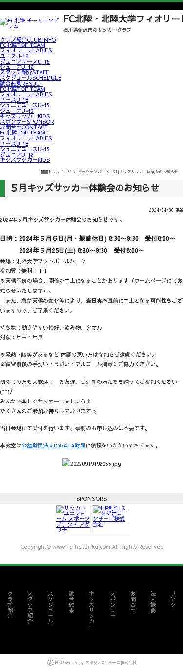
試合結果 (21, 83)
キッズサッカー (25, 116)
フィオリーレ (26, 50)
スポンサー (27, 121)
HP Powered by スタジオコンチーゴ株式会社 (95, 662)
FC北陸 (22, 44)
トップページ (60, 171)
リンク (173, 599)
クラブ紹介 (28, 39)
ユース (14, 56)
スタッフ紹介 (24, 72)
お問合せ (24, 127)
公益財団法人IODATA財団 (53, 445)
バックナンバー (91, 171)
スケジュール (30, 77)
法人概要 (153, 602)
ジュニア (17, 66)
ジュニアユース (25, 61)
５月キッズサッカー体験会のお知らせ (145, 171)
